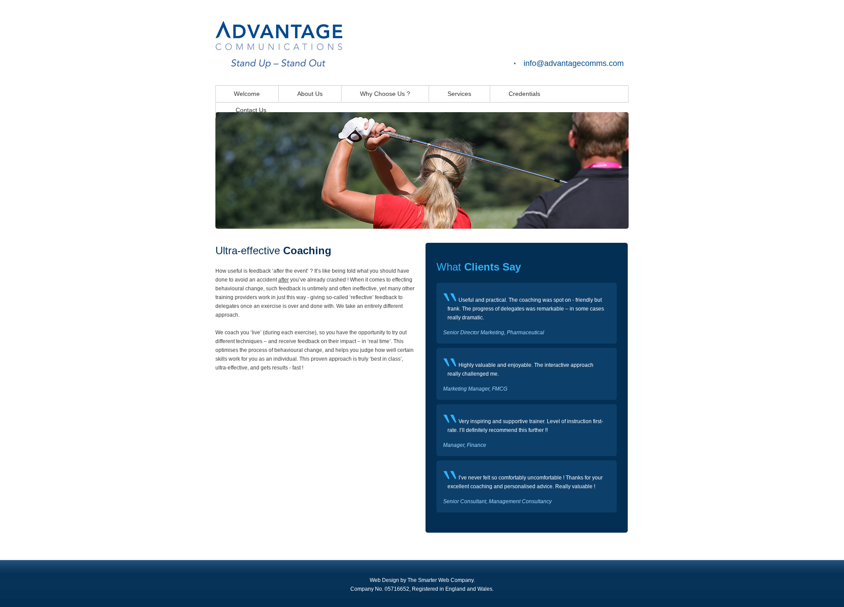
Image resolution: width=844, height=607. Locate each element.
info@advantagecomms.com (574, 63)
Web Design (384, 580)
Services (459, 93)
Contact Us (251, 109)
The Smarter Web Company (440, 580)
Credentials (524, 93)
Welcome (247, 93)
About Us (310, 93)
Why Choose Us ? (385, 93)
